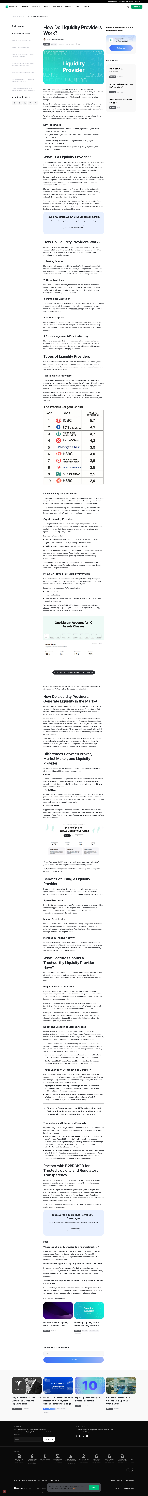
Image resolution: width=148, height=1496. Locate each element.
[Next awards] (132, 1470)
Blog (77, 6)
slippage (46, 932)
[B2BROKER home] (11, 6)
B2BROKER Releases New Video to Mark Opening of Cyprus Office (118, 1401)
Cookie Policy (42, 1480)
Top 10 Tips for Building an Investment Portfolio (87, 1399)
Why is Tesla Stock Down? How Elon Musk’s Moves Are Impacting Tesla (26, 1401)
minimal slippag (77, 309)
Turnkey (45, 6)
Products (25, 6)
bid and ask (90, 180)
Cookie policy (68, 1488)
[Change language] (128, 6)
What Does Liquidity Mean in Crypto (120, 101)
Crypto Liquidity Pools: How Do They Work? (121, 85)
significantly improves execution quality (71, 1111)
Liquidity (35, 6)
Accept (94, 1488)
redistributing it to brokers (53, 503)
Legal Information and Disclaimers (25, 1480)
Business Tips (94, 1331)
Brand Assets (130, 1480)
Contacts (120, 1480)
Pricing (131, 1)
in (80, 1436)
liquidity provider (70, 162)
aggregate (76, 201)
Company (87, 6)
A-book (61, 781)
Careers (112, 1480)
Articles (21, 16)
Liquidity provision (50, 247)
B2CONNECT (61, 1409)
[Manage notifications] (4, 1491)
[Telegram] (84, 1436)
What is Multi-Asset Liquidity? (117, 70)
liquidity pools (79, 556)
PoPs (45, 579)
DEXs (75, 197)
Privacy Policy (54, 1480)
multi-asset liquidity (82, 510)
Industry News (17, 1409)
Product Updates (49, 1409)
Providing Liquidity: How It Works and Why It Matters (86, 1324)
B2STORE (137, 1)
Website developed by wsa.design (124, 1488)
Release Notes (112, 1)
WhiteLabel (56, 6)
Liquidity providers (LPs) (64, 92)
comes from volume (75, 815)
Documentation (123, 1)
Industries (68, 6)
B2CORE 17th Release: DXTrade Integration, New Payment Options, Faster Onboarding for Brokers (58, 1401)
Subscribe (49, 1439)
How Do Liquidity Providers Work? (38, 16)
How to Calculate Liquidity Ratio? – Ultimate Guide (55, 1324)
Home (14, 16)
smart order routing (91, 1088)
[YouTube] (87, 1436)
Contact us (136, 6)
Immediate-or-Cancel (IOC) (60, 732)
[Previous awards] (128, 1470)
